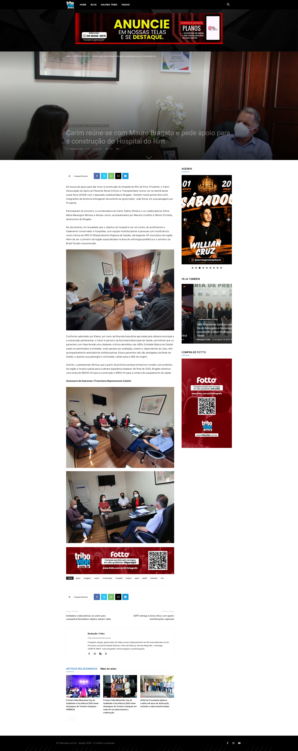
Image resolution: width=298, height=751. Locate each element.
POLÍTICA (93, 126)
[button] (228, 4)
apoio (78, 578)
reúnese (153, 578)
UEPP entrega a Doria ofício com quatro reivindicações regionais (153, 617)
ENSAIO (126, 4)
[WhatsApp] (111, 176)
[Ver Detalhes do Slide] (207, 403)
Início (68, 56)
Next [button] (228, 220)
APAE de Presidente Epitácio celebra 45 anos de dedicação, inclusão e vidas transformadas (154, 703)
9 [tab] (221, 268)
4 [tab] (203, 268)
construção (107, 578)
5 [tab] (207, 268)
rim (162, 578)
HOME (83, 4)
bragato (87, 578)
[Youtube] (239, 743)
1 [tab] (192, 268)
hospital (119, 578)
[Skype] (101, 654)
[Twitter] (104, 176)
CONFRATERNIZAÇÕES (196, 319)
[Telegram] (125, 176)
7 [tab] (214, 268)
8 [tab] (217, 268)
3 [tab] (200, 268)
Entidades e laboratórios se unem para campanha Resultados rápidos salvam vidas (88, 617)
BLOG (94, 4)
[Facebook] (97, 176)
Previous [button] (185, 220)
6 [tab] (210, 268)
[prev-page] (68, 719)
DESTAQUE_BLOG (81, 56)
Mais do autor (108, 668)
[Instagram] (95, 654)
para (137, 578)
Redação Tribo (76, 149)
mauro (129, 578)
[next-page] (73, 719)
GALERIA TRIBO (109, 4)
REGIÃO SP (103, 126)
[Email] (118, 176)
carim (96, 578)
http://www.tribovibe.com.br (99, 638)
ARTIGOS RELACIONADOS (81, 668)
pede (144, 578)
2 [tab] (196, 268)
